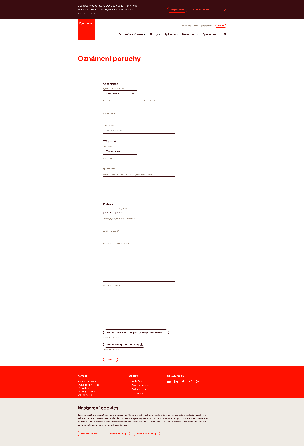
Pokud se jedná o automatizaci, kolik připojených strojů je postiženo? (129, 175)
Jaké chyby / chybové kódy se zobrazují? (119, 219)
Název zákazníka (109, 101)
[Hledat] (225, 34)
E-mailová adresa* (110, 113)
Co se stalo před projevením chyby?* (117, 243)
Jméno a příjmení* (148, 101)
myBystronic (208, 26)
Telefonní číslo (108, 125)
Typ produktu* (108, 146)
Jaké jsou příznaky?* (111, 231)
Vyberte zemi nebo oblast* (113, 89)
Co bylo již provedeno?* (112, 285)
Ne (120, 213)
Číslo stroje (107, 158)
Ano (109, 213)
